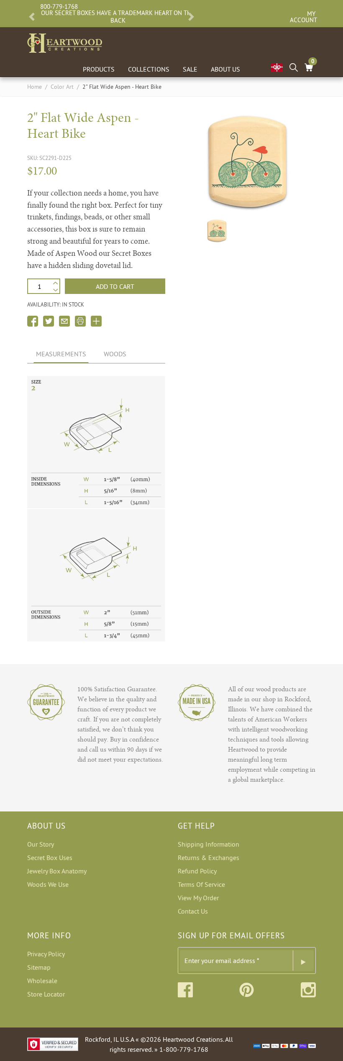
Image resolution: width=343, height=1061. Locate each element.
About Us (225, 69)
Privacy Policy (46, 954)
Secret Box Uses (49, 857)
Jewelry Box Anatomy (57, 871)
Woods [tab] (115, 354)
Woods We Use (48, 884)
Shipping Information (208, 844)
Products (99, 69)
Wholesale (42, 980)
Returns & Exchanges (208, 857)
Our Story (40, 844)
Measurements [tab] (61, 354)
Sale (190, 69)
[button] (32, 17)
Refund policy (197, 871)
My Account (302, 16)
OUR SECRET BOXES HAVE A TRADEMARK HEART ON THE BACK (118, 16)
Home (34, 86)
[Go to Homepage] (64, 41)
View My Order (198, 898)
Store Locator (46, 994)
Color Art (62, 86)
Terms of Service (201, 884)
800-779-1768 (59, 6)
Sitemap (39, 967)
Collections (148, 69)
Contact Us (193, 911)
